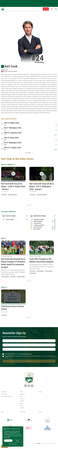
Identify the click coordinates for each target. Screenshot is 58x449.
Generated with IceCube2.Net (51, 443)
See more (28, 152)
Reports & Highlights (7, 164)
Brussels (22, 407)
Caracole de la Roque (42, 194)
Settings (17, 440)
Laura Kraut (33, 273)
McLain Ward (48, 271)
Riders (40, 391)
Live (46, 9)
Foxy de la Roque (12, 194)
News (2, 238)
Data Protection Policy (26, 354)
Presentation (4, 394)
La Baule (22, 398)
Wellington (22, 394)
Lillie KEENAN (40, 271)
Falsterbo (22, 400)
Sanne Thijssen (21, 276)
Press (40, 411)
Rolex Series (3, 391)
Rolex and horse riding (6, 396)
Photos (3, 287)
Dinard (21, 403)
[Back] (2, 66)
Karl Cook (4, 194)
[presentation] (27, 205)
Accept (8, 440)
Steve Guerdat (5, 276)
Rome (21, 396)
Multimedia (22, 411)
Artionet (42, 443)
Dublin (21, 405)
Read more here (13, 443)
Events (21, 391)
